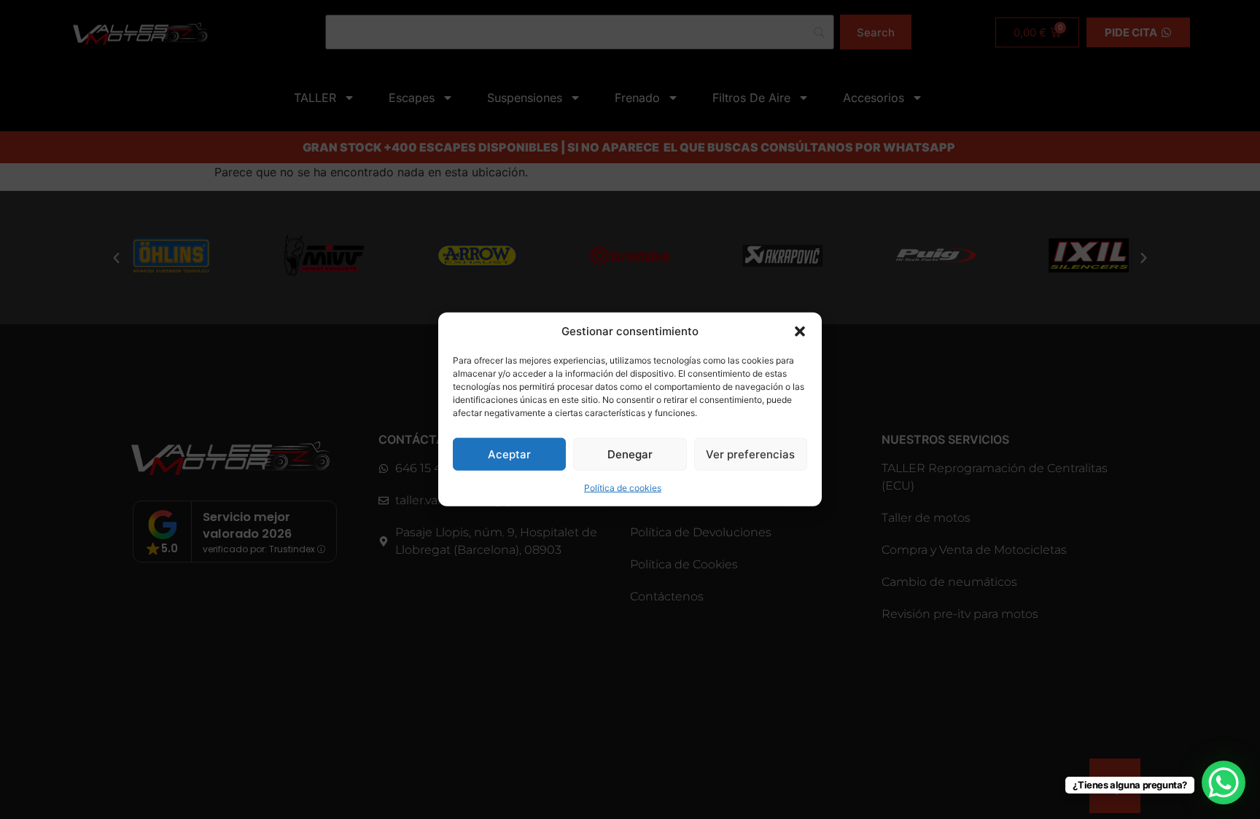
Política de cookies (622, 487)
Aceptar (509, 454)
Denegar (630, 454)
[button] (800, 331)
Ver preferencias (750, 454)
